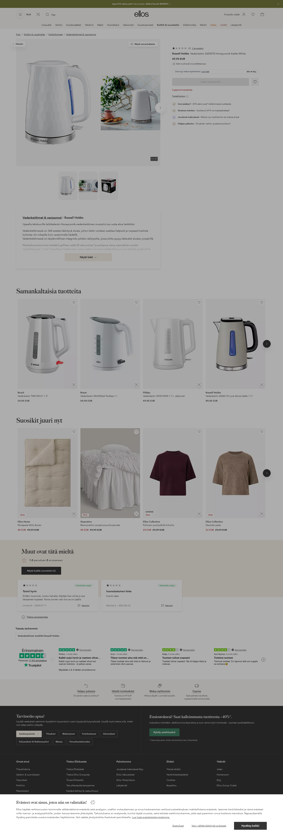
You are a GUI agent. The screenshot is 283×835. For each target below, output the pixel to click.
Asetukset (178, 825)
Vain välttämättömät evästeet (209, 825)
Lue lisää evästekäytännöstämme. (151, 817)
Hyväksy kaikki (250, 825)
